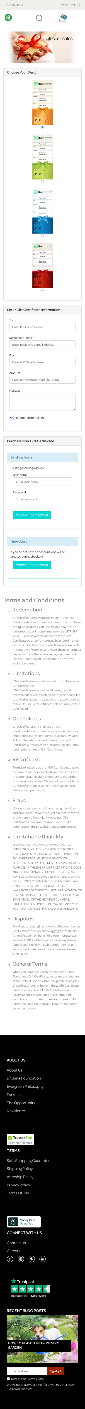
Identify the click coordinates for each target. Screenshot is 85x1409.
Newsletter (16, 1111)
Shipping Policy (20, 1168)
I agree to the (27, 1379)
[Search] (39, 18)
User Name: (20, 474)
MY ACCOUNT (70, 5)
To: (11, 320)
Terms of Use (36, 1379)
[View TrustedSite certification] (20, 1139)
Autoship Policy (20, 1177)
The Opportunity (21, 1103)
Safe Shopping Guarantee (28, 1160)
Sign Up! (55, 1371)
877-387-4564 (14, 5)
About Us (14, 1070)
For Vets (14, 1094)
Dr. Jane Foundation (24, 1078)
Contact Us (16, 1243)
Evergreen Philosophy (25, 1086)
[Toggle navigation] (74, 18)
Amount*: (15, 373)
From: (13, 355)
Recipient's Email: (21, 337)
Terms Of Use (18, 1193)
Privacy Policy (18, 1185)
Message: (15, 390)
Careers (13, 1251)
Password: (20, 492)
